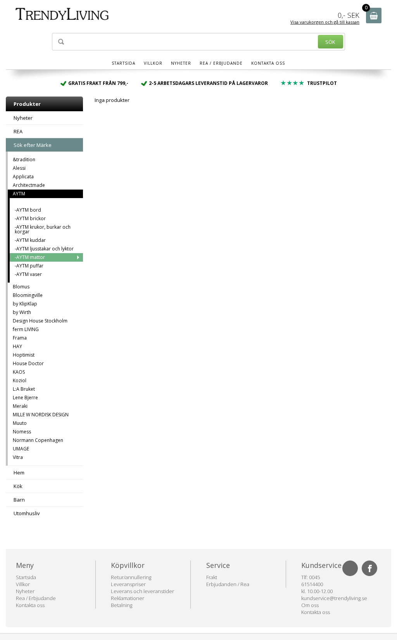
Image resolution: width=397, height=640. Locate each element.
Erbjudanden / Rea (227, 584)
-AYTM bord (28, 210)
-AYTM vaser (28, 274)
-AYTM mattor (30, 257)
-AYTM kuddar (30, 240)
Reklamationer (127, 598)
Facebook (369, 568)
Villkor (153, 63)
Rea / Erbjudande (221, 63)
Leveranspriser (128, 584)
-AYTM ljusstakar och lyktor (44, 248)
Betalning (121, 605)
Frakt (211, 577)
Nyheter (181, 63)
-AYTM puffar (29, 265)
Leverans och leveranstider (142, 591)
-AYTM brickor (30, 218)
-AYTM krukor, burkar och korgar (43, 229)
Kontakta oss (268, 63)
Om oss (310, 605)
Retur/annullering (131, 577)
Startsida (123, 63)
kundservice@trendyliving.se (334, 598)
